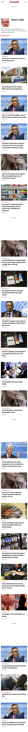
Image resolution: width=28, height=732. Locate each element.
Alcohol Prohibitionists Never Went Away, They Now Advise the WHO (13, 723)
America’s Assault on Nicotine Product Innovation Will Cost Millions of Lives (12, 494)
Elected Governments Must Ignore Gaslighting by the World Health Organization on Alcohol (13, 555)
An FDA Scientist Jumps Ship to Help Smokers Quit (12, 411)
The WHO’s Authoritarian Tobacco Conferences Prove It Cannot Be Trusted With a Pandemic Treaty (13, 145)
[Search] (25, 1)
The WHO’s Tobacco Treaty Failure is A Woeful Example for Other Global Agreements (14, 323)
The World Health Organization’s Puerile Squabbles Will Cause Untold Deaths (13, 525)
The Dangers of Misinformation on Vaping (13, 615)
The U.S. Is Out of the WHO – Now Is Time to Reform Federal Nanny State (14, 116)
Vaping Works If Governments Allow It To (14, 695)
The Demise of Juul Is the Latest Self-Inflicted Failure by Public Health (12, 293)
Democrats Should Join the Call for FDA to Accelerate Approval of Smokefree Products (13, 176)
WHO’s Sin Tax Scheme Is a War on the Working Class (13, 59)
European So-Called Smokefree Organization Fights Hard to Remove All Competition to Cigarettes (12, 207)
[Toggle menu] (2, 2)
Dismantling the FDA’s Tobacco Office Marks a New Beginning (12, 88)
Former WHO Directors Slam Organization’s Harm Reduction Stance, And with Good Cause (12, 464)
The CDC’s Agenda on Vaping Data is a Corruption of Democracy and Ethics (14, 353)
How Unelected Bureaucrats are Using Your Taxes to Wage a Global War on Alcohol (13, 586)
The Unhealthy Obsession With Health (12, 383)
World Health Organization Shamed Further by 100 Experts (14, 667)
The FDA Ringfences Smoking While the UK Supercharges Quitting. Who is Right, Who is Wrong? (14, 262)
